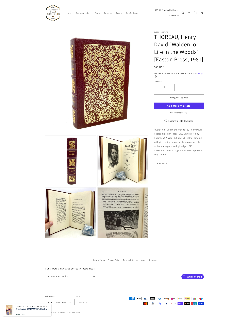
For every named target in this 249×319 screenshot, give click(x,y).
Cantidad (158, 81)
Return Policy (99, 260)
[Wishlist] (195, 13)
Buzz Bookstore (57, 312)
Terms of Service (130, 260)
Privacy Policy (114, 260)
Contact (152, 260)
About (143, 260)
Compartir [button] (162, 163)
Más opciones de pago (178, 113)
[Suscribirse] (94, 276)
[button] (83, 13)
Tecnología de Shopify (71, 312)
